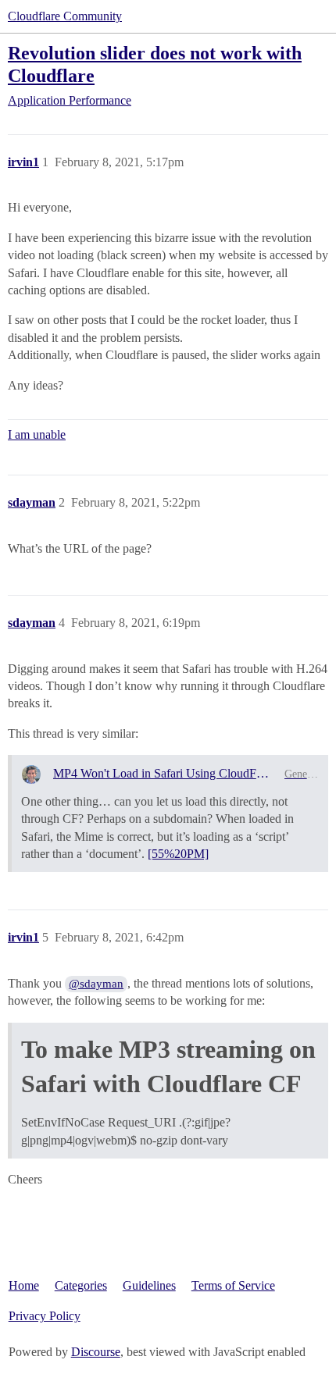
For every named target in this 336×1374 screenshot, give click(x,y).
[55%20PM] (178, 853)
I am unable (37, 434)
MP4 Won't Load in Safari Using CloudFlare (162, 773)
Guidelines (149, 1285)
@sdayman (96, 983)
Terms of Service (233, 1285)
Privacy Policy (44, 1315)
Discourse (95, 1351)
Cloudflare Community (65, 16)
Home (24, 1285)
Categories (81, 1285)
